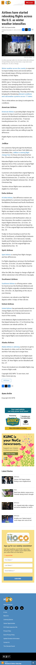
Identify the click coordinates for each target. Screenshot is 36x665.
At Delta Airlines (7, 198)
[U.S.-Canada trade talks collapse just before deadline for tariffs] (7, 506)
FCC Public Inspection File (10, 627)
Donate (30, 2)
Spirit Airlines (6, 255)
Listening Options (8, 619)
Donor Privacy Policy (9, 634)
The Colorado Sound (9, 646)
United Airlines (7, 308)
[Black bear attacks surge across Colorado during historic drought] (7, 493)
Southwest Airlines (8, 283)
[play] (3, 663)
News (15, 490)
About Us (6, 615)
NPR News (6, 380)
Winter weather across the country (14, 68)
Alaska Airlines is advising (10, 347)
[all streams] (33, 663)
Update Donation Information (11, 638)
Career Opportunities (9, 623)
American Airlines (8, 112)
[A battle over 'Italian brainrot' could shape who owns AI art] (7, 519)
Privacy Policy (7, 631)
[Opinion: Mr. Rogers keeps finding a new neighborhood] (7, 480)
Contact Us (6, 642)
